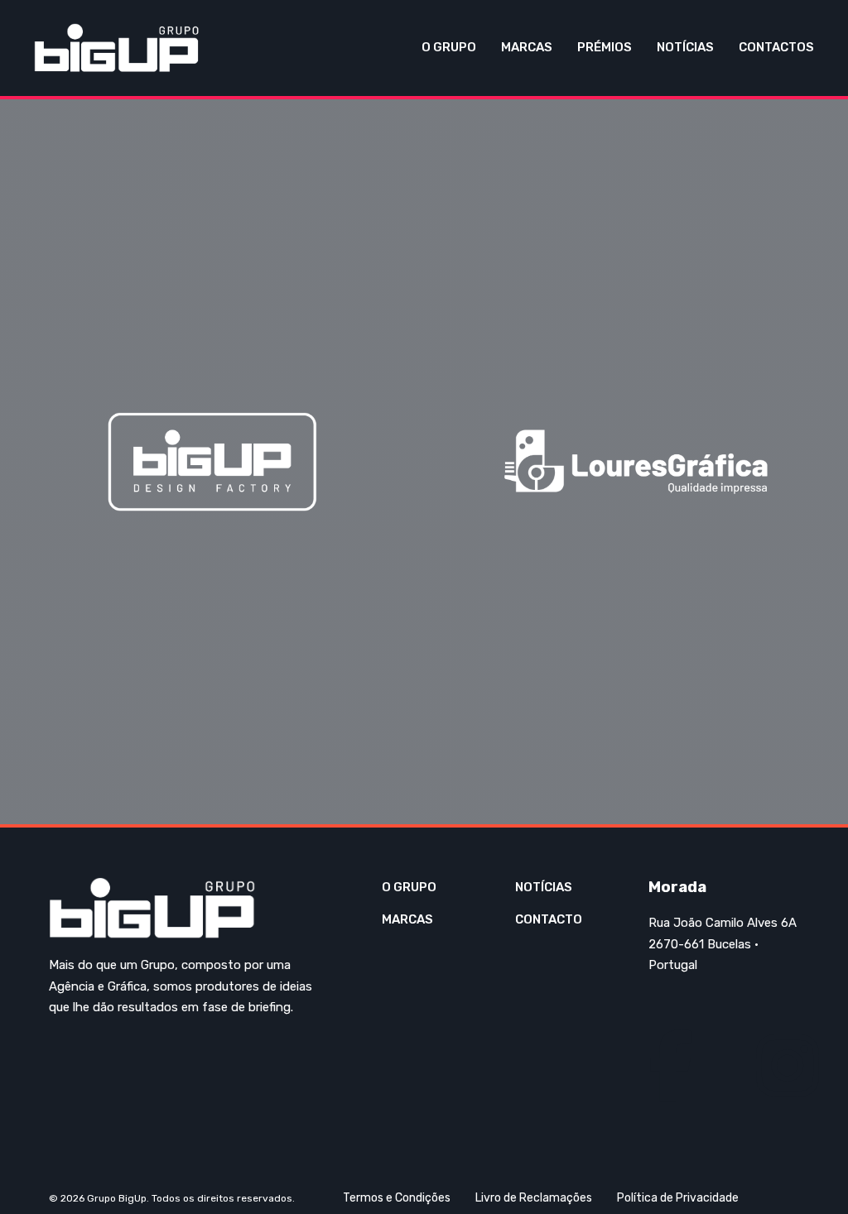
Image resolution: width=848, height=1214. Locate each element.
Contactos (776, 47)
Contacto (548, 919)
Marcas (526, 47)
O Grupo (449, 47)
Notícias (685, 47)
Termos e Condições (396, 1198)
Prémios (604, 47)
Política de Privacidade (678, 1198)
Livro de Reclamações (533, 1198)
